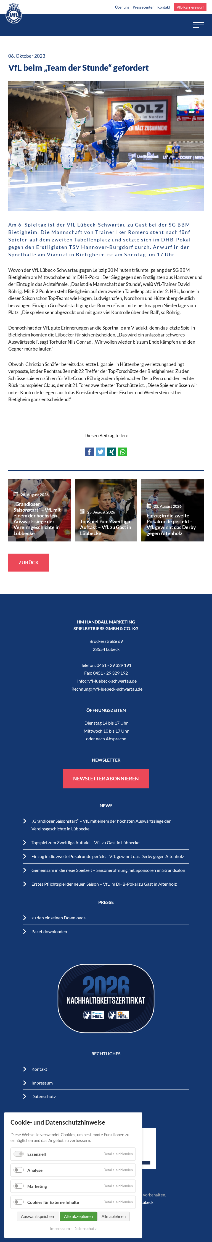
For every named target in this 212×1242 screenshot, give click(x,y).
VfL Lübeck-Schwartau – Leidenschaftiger (14, 13)
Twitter (100, 452)
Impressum (42, 1082)
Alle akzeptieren (78, 1216)
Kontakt (163, 7)
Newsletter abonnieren (106, 778)
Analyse (35, 1170)
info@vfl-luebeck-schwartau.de (107, 680)
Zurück (28, 562)
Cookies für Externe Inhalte (53, 1202)
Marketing (37, 1186)
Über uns (122, 7)
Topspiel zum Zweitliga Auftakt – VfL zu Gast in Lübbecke (85, 842)
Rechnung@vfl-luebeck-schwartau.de (106, 688)
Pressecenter (143, 7)
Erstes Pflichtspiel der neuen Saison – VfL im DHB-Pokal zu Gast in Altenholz (104, 883)
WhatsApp (122, 452)
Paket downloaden (49, 931)
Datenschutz (43, 1096)
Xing (111, 452)
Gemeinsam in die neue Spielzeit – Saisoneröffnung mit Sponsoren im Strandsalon (108, 870)
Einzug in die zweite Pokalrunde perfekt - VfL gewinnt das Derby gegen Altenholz (107, 856)
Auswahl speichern (38, 1216)
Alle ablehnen (114, 1216)
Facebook (89, 452)
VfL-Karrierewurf (190, 7)
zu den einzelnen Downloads (58, 917)
